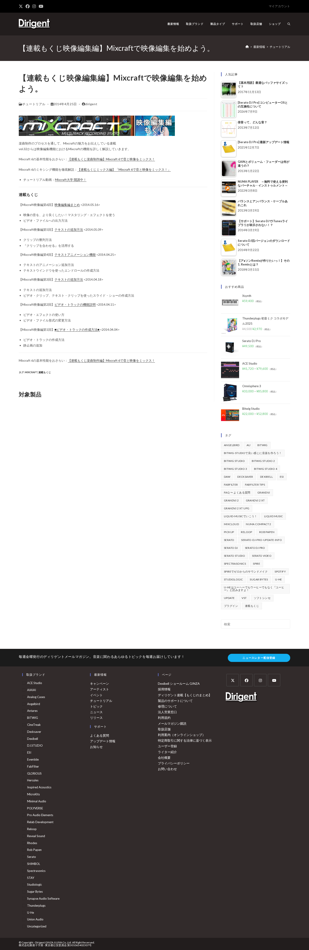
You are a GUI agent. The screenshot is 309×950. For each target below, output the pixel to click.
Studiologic (233, 579)
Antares (32, 710)
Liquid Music (273, 516)
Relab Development (40, 822)
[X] (232, 680)
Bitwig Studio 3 (235, 468)
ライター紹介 (167, 752)
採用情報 (164, 689)
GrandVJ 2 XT (255, 500)
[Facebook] (246, 680)
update (229, 598)
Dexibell (266, 476)
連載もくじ (44, 372)
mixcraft (31, 372)
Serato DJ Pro (255, 548)
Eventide (33, 759)
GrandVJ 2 (231, 500)
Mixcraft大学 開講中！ (70, 180)
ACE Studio (34, 683)
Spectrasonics (235, 563)
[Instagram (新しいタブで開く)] (34, 6)
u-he (278, 579)
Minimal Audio (36, 801)
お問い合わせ (167, 769)
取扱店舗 (164, 729)
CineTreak (34, 724)
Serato (229, 540)
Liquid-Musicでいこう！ (240, 516)
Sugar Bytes (259, 579)
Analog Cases (36, 697)
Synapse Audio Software (43, 898)
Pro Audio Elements (40, 815)
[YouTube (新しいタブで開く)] (41, 6)
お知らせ (96, 747)
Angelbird (232, 445)
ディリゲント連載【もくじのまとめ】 (185, 695)
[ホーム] (247, 47)
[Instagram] (260, 680)
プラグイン (231, 606)
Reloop (246, 532)
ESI (282, 476)
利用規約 (164, 717)
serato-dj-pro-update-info (261, 540)
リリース (96, 717)
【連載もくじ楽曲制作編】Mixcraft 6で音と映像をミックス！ (111, 159)
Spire (256, 563)
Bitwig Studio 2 (263, 461)
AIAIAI (31, 690)
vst (244, 598)
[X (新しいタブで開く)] (21, 6)
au (249, 445)
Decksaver (245, 476)
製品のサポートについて (175, 701)
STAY (30, 878)
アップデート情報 (102, 741)
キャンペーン (99, 683)
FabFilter (231, 484)
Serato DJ (231, 548)
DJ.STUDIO (35, 745)
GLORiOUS (34, 773)
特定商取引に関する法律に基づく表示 (185, 740)
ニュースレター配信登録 (258, 657)
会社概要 (164, 757)
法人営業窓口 (167, 712)
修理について (167, 706)
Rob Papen (267, 532)
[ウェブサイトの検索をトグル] (289, 24)
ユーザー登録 (167, 746)
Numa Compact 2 (258, 524)
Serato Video (261, 555)
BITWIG (262, 445)
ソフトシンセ (262, 598)
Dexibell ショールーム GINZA (179, 683)
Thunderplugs (36, 905)
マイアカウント (279, 6)
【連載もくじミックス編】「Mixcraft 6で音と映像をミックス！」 (124, 169)
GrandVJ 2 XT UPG (236, 508)
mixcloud (231, 524)
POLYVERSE (35, 808)
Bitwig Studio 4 (265, 468)
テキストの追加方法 (69, 279)
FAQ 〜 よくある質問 (237, 492)
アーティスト (99, 689)
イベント (96, 695)
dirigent (91, 104)
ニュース (96, 712)
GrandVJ (263, 492)
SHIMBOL (33, 864)
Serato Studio (234, 555)
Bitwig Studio (234, 461)
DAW (227, 476)
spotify (280, 571)
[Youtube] (274, 680)
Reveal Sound (36, 836)
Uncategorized (36, 926)
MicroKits (33, 794)
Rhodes (32, 843)
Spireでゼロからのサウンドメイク (246, 571)
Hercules (32, 780)
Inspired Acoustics (39, 787)
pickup (229, 532)
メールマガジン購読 (172, 723)
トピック (96, 706)
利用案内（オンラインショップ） (181, 735)
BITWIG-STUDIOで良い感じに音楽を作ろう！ (253, 453)
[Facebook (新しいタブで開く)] (27, 6)
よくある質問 (99, 735)
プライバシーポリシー (174, 763)
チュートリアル (280, 47)
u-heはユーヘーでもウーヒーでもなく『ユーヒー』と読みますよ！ (254, 589)
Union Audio (35, 919)
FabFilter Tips (255, 484)
